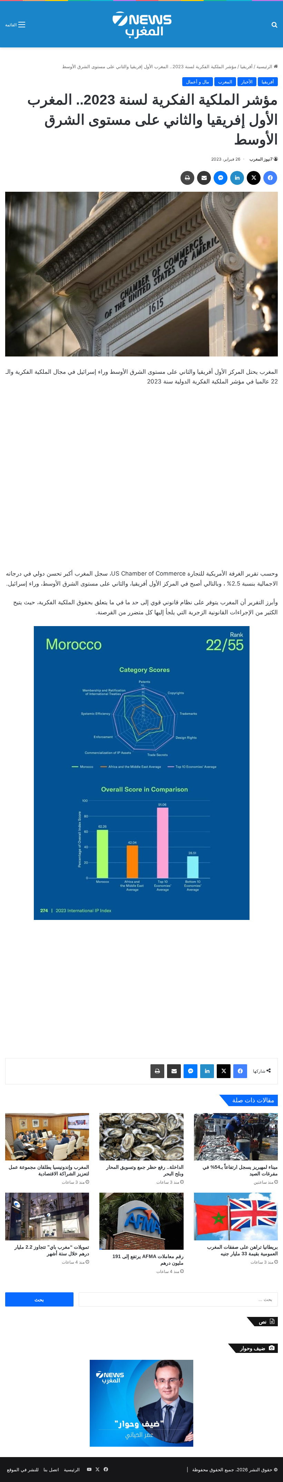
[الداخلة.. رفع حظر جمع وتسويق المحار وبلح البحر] (141, 1136)
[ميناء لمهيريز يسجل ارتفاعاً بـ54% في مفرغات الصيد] (236, 1136)
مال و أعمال (197, 81)
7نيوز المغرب (261, 159)
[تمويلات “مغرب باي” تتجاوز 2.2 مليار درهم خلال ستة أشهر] (47, 1216)
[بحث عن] (274, 27)
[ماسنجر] (220, 178)
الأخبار (247, 81)
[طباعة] (187, 178)
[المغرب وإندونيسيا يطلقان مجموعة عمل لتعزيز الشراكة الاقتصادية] (47, 1136)
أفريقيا (246, 66)
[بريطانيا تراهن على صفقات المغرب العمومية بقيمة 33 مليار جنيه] (236, 1216)
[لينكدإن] (237, 178)
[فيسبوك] (270, 178)
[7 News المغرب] (141, 24)
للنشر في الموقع (23, 1469)
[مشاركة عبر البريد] (204, 178)
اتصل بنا (51, 1469)
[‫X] (254, 178)
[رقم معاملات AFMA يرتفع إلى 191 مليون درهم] (141, 1221)
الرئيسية (265, 66)
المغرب (225, 81)
